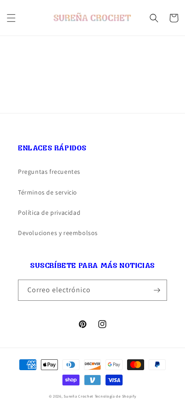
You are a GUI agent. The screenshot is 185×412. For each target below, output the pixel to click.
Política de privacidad (49, 212)
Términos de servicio (47, 192)
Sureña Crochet (79, 396)
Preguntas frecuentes (49, 172)
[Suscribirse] (157, 290)
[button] (11, 18)
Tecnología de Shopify (116, 396)
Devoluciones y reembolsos (58, 233)
